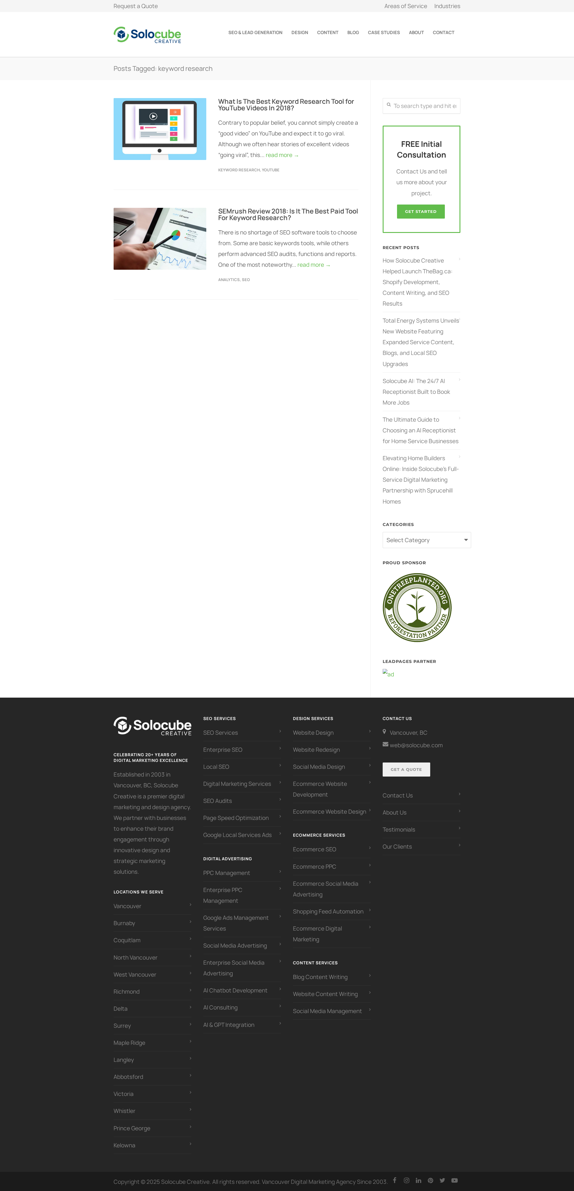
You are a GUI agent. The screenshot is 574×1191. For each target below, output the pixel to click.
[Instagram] (407, 1180)
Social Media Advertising (235, 945)
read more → (282, 155)
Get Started (421, 211)
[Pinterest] (430, 1180)
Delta (121, 1008)
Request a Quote (136, 6)
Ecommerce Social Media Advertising (325, 889)
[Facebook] (395, 1180)
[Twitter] (442, 1180)
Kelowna (124, 1145)
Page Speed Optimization (236, 818)
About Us (395, 812)
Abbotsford (128, 1077)
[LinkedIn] (419, 1180)
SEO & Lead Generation (255, 32)
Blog (353, 32)
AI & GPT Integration (228, 1025)
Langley (124, 1060)
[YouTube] (454, 1180)
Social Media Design (319, 767)
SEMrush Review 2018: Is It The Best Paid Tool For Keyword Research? (288, 214)
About (416, 32)
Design (299, 32)
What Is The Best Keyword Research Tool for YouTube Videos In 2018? (286, 104)
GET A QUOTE (406, 769)
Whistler (124, 1111)
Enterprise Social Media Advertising (234, 968)
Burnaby (124, 923)
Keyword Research (239, 170)
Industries (447, 6)
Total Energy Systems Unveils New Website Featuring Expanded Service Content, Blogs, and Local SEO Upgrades (421, 342)
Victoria (124, 1094)
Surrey (122, 1026)
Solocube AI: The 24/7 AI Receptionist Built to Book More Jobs (416, 391)
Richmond (127, 991)
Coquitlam (127, 940)
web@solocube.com (416, 745)
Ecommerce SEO (314, 849)
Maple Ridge (129, 1043)
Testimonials (399, 829)
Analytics (229, 279)
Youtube (271, 170)
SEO (246, 279)
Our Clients (397, 846)
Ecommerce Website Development (320, 789)
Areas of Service (405, 6)
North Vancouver (136, 957)
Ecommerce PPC (315, 866)
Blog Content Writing (320, 977)
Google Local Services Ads (237, 835)
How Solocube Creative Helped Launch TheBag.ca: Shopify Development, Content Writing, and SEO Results (418, 282)
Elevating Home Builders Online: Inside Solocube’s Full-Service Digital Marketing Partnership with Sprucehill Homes (421, 479)
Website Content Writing (325, 994)
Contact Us (398, 795)
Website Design (313, 732)
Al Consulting (220, 1007)
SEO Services (220, 732)
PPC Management (226, 873)
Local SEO (216, 767)
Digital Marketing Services (237, 784)
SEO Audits (217, 801)
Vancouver (127, 906)
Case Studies (384, 32)
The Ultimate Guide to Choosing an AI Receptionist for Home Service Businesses (421, 430)
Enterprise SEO (222, 750)
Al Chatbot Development (235, 990)
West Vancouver (135, 974)
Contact (443, 32)
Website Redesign (316, 750)
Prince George (132, 1128)
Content (327, 32)
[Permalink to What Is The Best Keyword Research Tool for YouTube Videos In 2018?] (160, 129)
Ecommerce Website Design (329, 811)
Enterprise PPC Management (222, 895)
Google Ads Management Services (236, 923)
